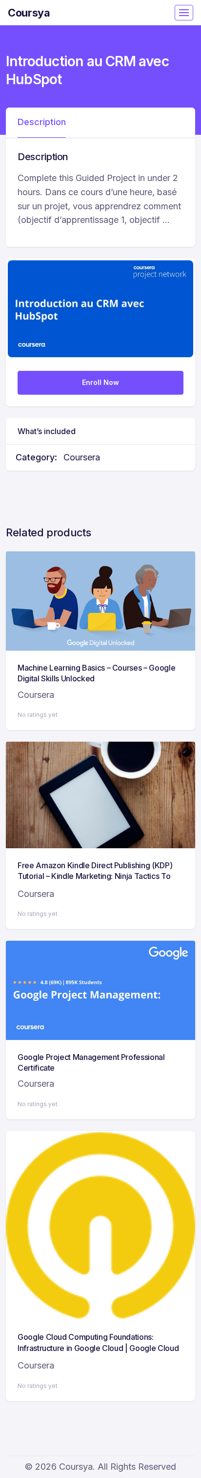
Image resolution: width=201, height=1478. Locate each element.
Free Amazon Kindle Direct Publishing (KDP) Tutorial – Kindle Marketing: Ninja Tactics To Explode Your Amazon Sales (95, 876)
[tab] (42, 123)
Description (42, 122)
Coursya (29, 12)
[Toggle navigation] (184, 12)
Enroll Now (100, 382)
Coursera (81, 457)
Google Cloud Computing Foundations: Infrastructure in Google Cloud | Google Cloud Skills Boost (98, 1348)
